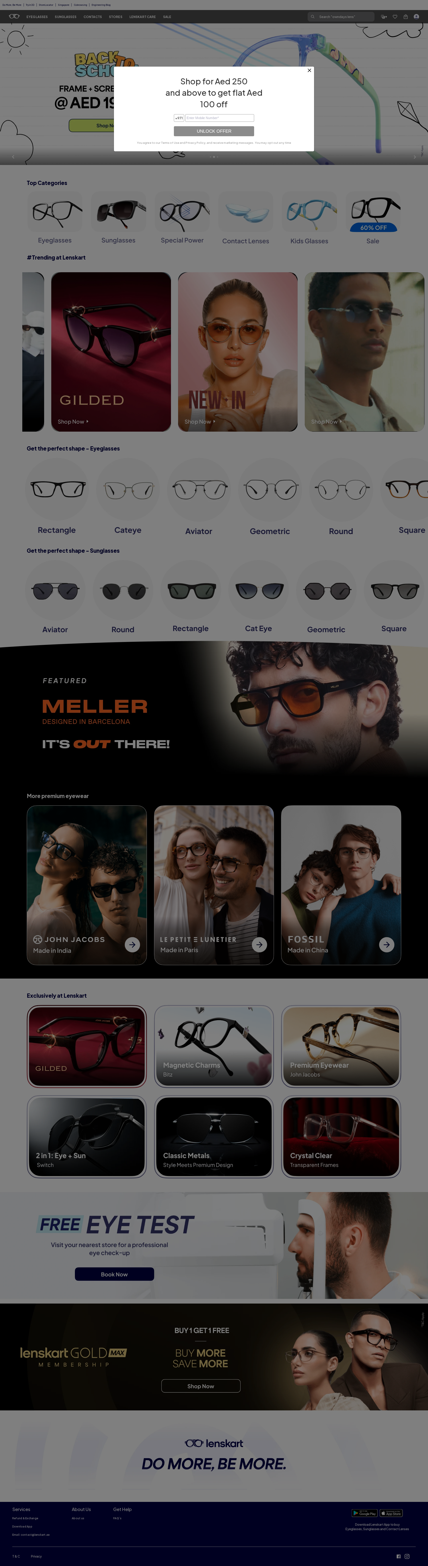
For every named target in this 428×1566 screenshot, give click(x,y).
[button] (309, 72)
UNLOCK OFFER (214, 131)
